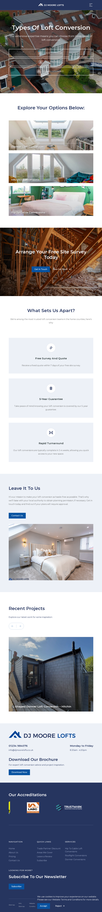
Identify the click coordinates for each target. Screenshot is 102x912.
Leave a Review (44, 856)
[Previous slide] (13, 626)
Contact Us (17, 515)
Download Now (19, 772)
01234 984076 (18, 745)
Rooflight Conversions (76, 855)
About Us (13, 852)
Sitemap (12, 905)
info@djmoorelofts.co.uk (21, 750)
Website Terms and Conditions (67, 899)
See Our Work (61, 269)
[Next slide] (20, 626)
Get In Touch (40, 269)
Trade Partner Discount (49, 848)
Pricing (12, 856)
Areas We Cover (45, 852)
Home (12, 848)
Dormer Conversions (75, 859)
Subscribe (42, 860)
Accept (43, 906)
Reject (58, 906)
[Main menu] (90, 5)
